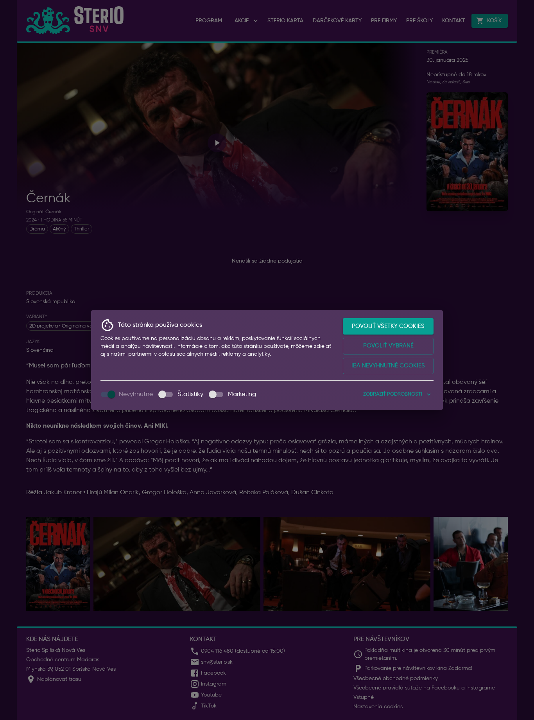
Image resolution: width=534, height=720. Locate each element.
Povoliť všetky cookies (388, 326)
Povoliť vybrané (388, 346)
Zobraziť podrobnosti (392, 394)
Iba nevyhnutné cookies (388, 366)
